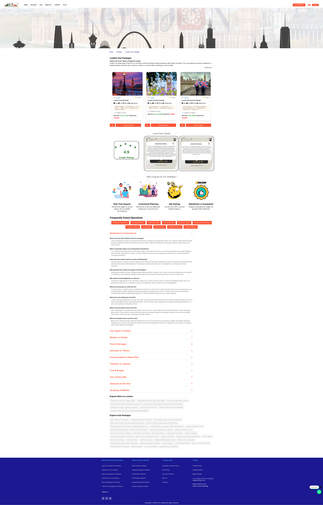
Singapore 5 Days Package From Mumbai (122, 436)
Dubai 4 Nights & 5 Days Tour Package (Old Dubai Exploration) (127, 423)
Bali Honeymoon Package (117, 439)
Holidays (34, 5)
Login (309, 5)
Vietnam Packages (168, 443)
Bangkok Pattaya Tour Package (141, 433)
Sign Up (315, 5)
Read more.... (209, 67)
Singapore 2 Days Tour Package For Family (146, 436)
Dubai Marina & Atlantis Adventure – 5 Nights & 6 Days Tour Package (129, 429)
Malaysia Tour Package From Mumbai (150, 443)
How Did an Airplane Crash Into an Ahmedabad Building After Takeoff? (129, 410)
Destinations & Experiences (120, 222)
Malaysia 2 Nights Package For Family (165, 439)
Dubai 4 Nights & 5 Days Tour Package (141, 419)
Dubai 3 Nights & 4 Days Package (120, 419)
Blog (65, 5)
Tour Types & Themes (138, 222)
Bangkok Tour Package (158, 433)
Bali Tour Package (207, 436)
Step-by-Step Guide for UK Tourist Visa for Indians (151, 400)
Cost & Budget (146, 227)
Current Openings (202, 486)
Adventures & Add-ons (175, 227)
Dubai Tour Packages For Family (184, 429)
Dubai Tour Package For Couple (194, 426)
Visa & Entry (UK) (159, 227)
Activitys (195, 460)
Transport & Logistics (132, 227)
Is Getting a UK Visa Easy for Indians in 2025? (123, 400)
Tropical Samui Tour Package (174, 433)
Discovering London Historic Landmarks (177, 400)
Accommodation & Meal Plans (202, 222)
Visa (41, 5)
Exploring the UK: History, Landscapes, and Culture (124, 407)
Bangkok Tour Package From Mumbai (121, 433)
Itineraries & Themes (184, 222)
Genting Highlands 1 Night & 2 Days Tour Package (124, 443)
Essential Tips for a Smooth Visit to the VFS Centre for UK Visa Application (163, 404)
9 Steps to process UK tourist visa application (171, 407)
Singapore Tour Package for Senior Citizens (188, 436)
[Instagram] (110, 498)
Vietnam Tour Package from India (201, 443)
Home (26, 5)
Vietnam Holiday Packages (182, 443)
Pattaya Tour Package (191, 433)
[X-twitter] (106, 498)
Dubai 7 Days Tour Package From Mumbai (161, 429)
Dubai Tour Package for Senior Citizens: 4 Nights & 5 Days (161, 423)
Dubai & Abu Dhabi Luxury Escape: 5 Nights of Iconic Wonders (167, 426)
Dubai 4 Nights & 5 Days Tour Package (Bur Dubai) (168, 419)
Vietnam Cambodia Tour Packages (120, 446)
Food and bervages (169, 222)
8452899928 (300, 4)
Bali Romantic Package (146, 439)
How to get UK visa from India (148, 407)
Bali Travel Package (132, 439)
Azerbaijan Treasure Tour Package (168, 446)
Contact (57, 5)
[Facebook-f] (103, 498)
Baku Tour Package (137, 446)
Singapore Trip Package (167, 436)
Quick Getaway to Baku (151, 446)
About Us (48, 5)
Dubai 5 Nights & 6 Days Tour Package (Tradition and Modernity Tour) (129, 426)
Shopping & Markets (190, 227)
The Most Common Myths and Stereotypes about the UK (126, 404)
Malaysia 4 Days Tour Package (186, 439)
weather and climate (153, 222)
